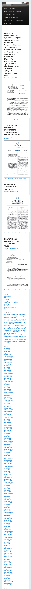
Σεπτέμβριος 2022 (8, 417)
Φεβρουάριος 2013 (8, 581)
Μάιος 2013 (7, 578)
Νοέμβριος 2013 (8, 570)
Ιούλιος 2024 (7, 384)
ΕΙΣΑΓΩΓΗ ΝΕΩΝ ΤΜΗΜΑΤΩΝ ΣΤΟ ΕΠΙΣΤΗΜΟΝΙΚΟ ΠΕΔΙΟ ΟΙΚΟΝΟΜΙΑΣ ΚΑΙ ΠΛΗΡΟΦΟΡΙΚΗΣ (12, 130)
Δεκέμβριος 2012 (8, 584)
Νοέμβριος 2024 (8, 378)
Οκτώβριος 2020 (8, 447)
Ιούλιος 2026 (7, 348)
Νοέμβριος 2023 (8, 397)
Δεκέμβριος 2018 (8, 479)
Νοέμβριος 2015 (8, 534)
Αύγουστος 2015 (8, 539)
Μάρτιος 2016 (7, 529)
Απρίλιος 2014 (7, 562)
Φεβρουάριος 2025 (8, 373)
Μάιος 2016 (7, 526)
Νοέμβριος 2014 (8, 551)
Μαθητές (17, 119)
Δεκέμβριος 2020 (8, 444)
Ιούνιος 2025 (7, 367)
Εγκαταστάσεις (8, 23)
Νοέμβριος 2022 (8, 414)
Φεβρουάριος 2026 (8, 356)
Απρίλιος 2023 (7, 406)
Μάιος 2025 (7, 368)
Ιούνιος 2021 (7, 435)
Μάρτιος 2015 (7, 545)
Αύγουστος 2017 (8, 503)
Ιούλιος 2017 (7, 504)
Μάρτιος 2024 (7, 391)
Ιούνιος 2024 (7, 386)
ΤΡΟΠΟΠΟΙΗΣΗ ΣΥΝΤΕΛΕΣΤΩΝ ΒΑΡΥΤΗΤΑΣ (10, 186)
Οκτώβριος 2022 (8, 416)
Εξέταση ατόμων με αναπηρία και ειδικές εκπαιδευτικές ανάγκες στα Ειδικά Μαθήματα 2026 (15, 341)
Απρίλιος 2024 (7, 389)
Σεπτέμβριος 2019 (8, 466)
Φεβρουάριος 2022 (8, 425)
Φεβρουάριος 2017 (8, 512)
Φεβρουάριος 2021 (8, 441)
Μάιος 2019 (7, 471)
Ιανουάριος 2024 (8, 394)
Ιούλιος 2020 (7, 452)
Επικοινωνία (12, 8)
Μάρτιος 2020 (7, 457)
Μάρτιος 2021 (7, 439)
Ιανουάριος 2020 (8, 460)
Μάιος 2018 (7, 488)
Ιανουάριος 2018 (8, 495)
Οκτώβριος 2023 (8, 398)
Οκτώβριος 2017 (8, 499)
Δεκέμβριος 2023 (8, 395)
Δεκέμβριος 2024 (8, 376)
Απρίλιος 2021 (7, 438)
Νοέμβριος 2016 (8, 517)
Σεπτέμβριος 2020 (8, 449)
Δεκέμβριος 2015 (8, 532)
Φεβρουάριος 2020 (8, 458)
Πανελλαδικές (22, 178)
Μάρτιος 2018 (7, 491)
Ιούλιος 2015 (7, 540)
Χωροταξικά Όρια (8, 20)
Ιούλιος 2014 (7, 558)
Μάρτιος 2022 (7, 424)
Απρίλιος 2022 (7, 422)
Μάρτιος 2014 (7, 564)
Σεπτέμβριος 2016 (8, 520)
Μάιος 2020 (7, 455)
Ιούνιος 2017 (7, 506)
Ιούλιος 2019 (7, 468)
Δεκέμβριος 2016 (8, 515)
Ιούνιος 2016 (7, 525)
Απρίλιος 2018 (7, 490)
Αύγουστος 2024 (8, 383)
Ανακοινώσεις (11, 119)
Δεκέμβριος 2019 (8, 461)
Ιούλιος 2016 (7, 523)
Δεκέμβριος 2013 (8, 569)
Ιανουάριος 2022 (8, 427)
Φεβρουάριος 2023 (8, 409)
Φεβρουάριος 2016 (8, 531)
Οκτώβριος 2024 (8, 379)
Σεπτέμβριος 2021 (8, 432)
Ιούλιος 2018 (7, 485)
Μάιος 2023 (7, 405)
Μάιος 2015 (7, 544)
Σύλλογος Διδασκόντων (9, 14)
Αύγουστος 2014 (8, 556)
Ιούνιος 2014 (7, 559)
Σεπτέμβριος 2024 (8, 381)
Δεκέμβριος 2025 (8, 359)
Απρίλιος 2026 (7, 353)
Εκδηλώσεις (7, 297)
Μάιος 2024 (7, 387)
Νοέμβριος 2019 (8, 463)
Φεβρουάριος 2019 (8, 476)
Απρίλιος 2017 (7, 509)
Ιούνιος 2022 (7, 419)
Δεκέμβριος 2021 (8, 428)
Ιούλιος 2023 (7, 402)
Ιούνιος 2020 (7, 454)
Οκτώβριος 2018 (8, 480)
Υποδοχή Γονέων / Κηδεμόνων (11, 17)
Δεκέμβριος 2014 (8, 550)
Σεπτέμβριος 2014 (8, 555)
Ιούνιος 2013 (7, 577)
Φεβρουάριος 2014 (8, 566)
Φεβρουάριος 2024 (8, 392)
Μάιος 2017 (7, 507)
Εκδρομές (6, 299)
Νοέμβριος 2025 (8, 361)
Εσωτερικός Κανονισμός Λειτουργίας (12, 11)
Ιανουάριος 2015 (8, 548)
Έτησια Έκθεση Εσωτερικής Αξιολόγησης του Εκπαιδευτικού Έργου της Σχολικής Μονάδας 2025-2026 (15, 336)
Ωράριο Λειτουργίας (19, 20)
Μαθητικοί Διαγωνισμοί (10, 307)
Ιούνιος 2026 (7, 350)
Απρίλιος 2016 (7, 528)
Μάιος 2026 (7, 351)
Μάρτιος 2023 (7, 408)
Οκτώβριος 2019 (8, 465)
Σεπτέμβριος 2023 (8, 400)
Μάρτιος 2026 (7, 354)
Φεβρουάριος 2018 (8, 493)
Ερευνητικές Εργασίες (10, 301)
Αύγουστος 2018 (8, 484)
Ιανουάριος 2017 (8, 514)
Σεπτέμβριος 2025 (8, 364)
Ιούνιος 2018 (7, 487)
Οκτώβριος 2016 (8, 518)
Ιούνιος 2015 (7, 542)
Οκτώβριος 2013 (8, 572)
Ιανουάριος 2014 (8, 567)
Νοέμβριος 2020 (8, 446)
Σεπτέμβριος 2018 (8, 482)
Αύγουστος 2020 (8, 450)
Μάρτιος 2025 (7, 372)
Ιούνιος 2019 (7, 469)
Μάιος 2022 (7, 420)
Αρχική (5, 8)
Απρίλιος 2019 (7, 472)
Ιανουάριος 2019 (8, 477)
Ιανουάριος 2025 (8, 375)
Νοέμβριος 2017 (8, 498)
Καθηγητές (6, 304)
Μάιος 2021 (7, 436)
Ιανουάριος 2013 (8, 583)
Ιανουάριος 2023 (8, 411)
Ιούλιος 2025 (7, 365)
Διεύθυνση (6, 79)
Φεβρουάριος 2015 (8, 547)
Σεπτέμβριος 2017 (8, 501)
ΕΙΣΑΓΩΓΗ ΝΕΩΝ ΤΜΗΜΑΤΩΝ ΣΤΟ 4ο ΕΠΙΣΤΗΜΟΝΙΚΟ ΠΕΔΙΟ (11, 242)
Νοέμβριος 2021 (8, 430)
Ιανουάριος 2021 (8, 443)
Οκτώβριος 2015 (8, 536)
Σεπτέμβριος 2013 (8, 573)
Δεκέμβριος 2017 (8, 496)
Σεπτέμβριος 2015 (8, 537)
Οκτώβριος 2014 (8, 553)
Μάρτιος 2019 (7, 474)
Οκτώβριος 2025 (8, 362)
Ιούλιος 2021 (7, 433)
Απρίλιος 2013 (7, 580)
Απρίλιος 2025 (7, 370)
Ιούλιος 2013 (7, 575)
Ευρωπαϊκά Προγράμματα (11, 302)
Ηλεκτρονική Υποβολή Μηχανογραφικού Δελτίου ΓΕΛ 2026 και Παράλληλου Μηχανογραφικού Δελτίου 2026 (15, 316)
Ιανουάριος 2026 (8, 357)
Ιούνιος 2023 (7, 403)
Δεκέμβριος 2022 (8, 413)
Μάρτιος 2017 (7, 510)
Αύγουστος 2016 (8, 521)
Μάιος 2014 (7, 561)
